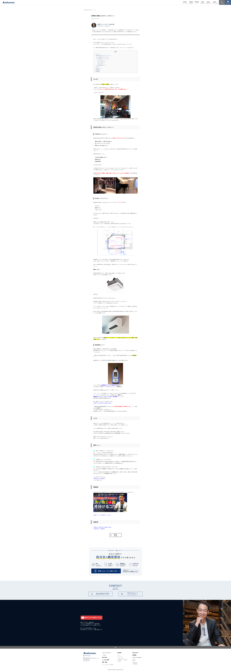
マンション (120, 656)
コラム (133, 659)
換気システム (102, 62)
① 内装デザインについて (102, 57)
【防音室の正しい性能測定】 (99, 478)
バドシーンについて (106, 652)
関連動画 (97, 69)
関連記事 (97, 71)
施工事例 (119, 652)
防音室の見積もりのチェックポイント (103, 55)
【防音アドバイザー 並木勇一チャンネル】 (102, 515)
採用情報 (134, 655)
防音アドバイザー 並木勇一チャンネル (93, 617)
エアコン (101, 63)
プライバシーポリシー (137, 657)
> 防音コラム (134, 662)
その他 (119, 661)
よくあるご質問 (105, 659)
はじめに (97, 54)
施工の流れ (104, 657)
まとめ (97, 66)
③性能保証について (101, 65)
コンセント (101, 60)
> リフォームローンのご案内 (107, 664)
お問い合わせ (135, 652)
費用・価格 (104, 662)
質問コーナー (98, 68)
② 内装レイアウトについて (102, 58)
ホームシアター (121, 658)
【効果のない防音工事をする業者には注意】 (102, 403)
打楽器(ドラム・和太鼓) (122, 659)
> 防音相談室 (134, 663)
